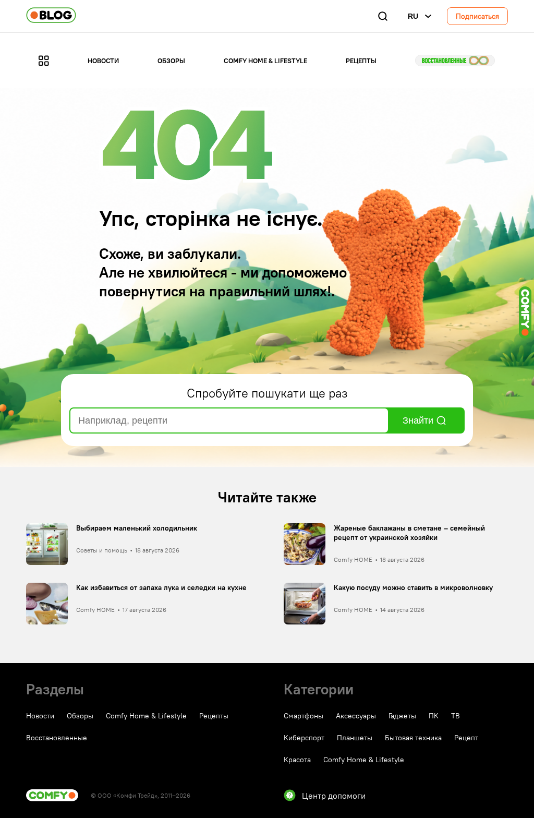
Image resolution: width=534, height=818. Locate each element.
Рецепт (466, 737)
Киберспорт (304, 737)
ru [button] (413, 16)
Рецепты (361, 60)
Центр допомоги (334, 795)
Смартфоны (303, 715)
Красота (297, 759)
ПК (434, 715)
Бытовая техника (413, 737)
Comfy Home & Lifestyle (265, 60)
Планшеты (354, 737)
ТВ (455, 715)
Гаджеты (402, 715)
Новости (103, 60)
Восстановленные (455, 60)
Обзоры (171, 60)
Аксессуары (356, 715)
